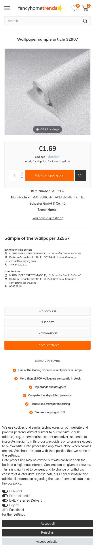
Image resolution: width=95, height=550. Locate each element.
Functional (16, 510)
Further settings (13, 514)
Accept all (48, 524)
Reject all (47, 532)
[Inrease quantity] (22, 173)
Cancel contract (47, 345)
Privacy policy (11, 483)
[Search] (85, 20)
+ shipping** (53, 156)
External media (19, 496)
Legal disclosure (70, 474)
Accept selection (47, 542)
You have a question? (47, 218)
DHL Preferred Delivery (25, 501)
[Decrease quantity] (22, 178)
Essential (15, 491)
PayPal (14, 505)
